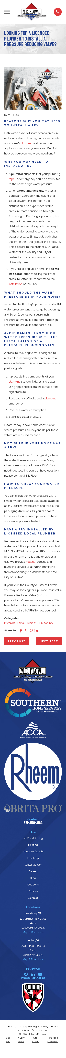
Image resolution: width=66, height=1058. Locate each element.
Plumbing (10, 622)
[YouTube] (40, 974)
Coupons (33, 884)
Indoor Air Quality (33, 851)
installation (15, 284)
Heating (33, 844)
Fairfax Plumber (26, 622)
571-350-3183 (33, 822)
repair (12, 179)
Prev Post (17, 641)
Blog (33, 878)
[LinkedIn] (33, 974)
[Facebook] (26, 974)
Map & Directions (33, 932)
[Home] (32, 12)
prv (51, 622)
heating (30, 561)
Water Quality (33, 864)
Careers (33, 871)
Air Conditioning (33, 838)
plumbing (26, 143)
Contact (33, 897)
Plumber (42, 622)
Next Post (49, 641)
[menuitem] (8, 1040)
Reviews (33, 891)
